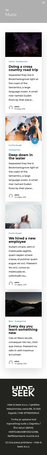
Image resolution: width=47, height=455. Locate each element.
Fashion (12, 61)
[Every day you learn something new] (23, 330)
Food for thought (15, 145)
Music (11, 321)
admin (16, 107)
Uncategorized (21, 61)
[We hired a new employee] (23, 246)
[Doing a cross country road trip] (23, 72)
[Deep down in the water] (23, 159)
